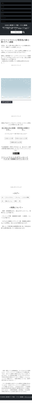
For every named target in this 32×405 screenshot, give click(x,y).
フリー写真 (2, 3)
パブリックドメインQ (3, 17)
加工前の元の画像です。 (8, 129)
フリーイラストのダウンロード (14, 157)
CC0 (23, 370)
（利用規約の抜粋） (19, 386)
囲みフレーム (8, 201)
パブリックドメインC (3, 21)
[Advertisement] (15, 71)
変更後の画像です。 (23, 129)
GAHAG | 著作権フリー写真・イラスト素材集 (16, 25)
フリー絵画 (2, 10)
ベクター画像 (25, 197)
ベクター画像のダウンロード (15, 159)
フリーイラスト (9, 197)
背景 (15, 201)
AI (2, 197)
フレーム (17, 197)
